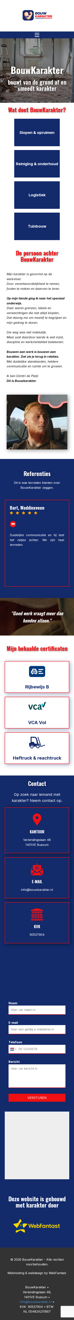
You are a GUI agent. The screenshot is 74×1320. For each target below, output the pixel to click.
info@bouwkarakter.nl (37, 890)
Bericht (14, 1062)
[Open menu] (37, 35)
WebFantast (57, 1273)
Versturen (37, 1098)
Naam (13, 1003)
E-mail (13, 1023)
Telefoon (15, 1042)
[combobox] (13, 1049)
